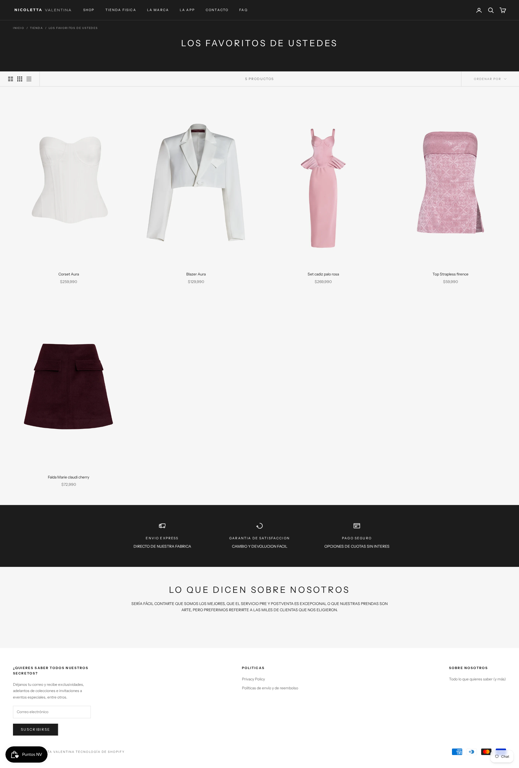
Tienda (36, 28)
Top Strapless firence (450, 274)
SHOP (89, 10)
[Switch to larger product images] (10, 79)
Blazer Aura (196, 274)
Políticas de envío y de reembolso (270, 688)
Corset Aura (68, 274)
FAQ (243, 10)
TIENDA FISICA (120, 10)
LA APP (187, 10)
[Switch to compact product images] (28, 79)
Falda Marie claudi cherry (68, 477)
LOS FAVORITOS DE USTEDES (73, 28)
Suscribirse (35, 729)
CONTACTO (217, 10)
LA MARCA (158, 10)
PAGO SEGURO (357, 538)
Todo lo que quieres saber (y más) (477, 679)
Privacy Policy (253, 679)
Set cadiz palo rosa (323, 274)
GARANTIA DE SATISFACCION (259, 538)
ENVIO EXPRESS (162, 538)
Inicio (18, 28)
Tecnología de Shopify (100, 752)
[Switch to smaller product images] (19, 79)
